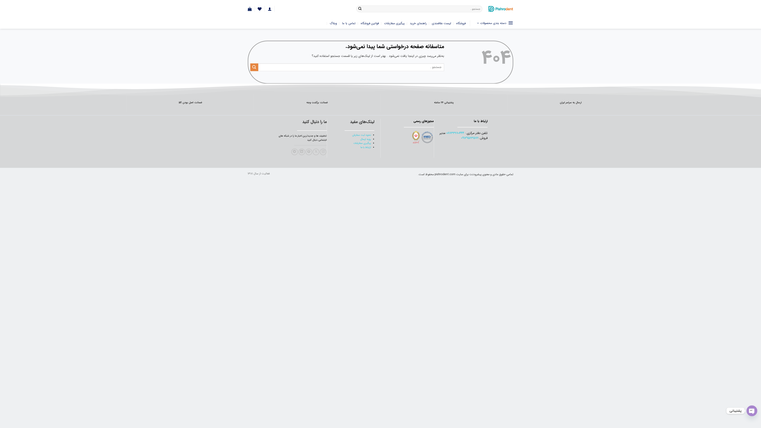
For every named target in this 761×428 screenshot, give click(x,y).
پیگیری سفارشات (394, 23)
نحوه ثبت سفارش (361, 135)
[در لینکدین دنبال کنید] (301, 152)
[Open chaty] (752, 410)
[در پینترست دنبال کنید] (309, 152)
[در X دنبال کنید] (316, 152)
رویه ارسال (365, 139)
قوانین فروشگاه (370, 23)
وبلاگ (333, 23)
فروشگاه (461, 23)
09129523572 (469, 138)
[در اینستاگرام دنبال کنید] (323, 152)
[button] (250, 9)
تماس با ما (349, 23)
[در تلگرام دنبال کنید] (294, 152)
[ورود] (270, 9)
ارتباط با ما (365, 147)
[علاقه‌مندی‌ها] (260, 9)
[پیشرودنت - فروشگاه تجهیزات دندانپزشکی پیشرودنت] (500, 9)
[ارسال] (360, 9)
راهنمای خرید (418, 23)
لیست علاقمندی (441, 23)
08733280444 (455, 133)
